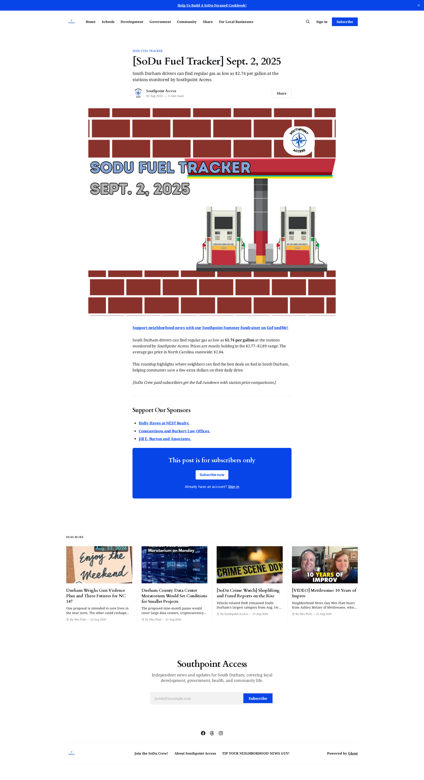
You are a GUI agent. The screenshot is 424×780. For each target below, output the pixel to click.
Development (132, 21)
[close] (418, 5)
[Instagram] (221, 733)
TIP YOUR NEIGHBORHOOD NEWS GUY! (256, 753)
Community (187, 21)
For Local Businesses (236, 21)
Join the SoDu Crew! (151, 753)
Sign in (321, 21)
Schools (108, 21)
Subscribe (345, 21)
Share (208, 21)
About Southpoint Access (195, 753)
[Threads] (212, 733)
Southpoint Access (161, 91)
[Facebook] (203, 733)
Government (160, 21)
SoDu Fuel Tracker (147, 51)
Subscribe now (212, 474)
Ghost (353, 753)
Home (91, 21)
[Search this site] (307, 21)
